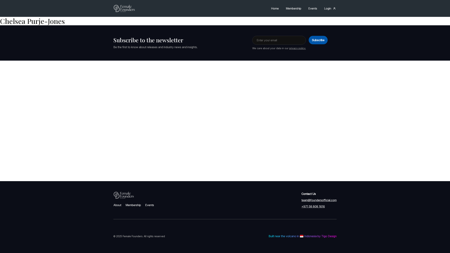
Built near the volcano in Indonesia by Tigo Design (303, 236)
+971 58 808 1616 (313, 206)
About (117, 205)
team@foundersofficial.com (319, 200)
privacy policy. (297, 48)
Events (312, 8)
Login (327, 8)
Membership (293, 8)
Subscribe (318, 40)
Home (275, 8)
